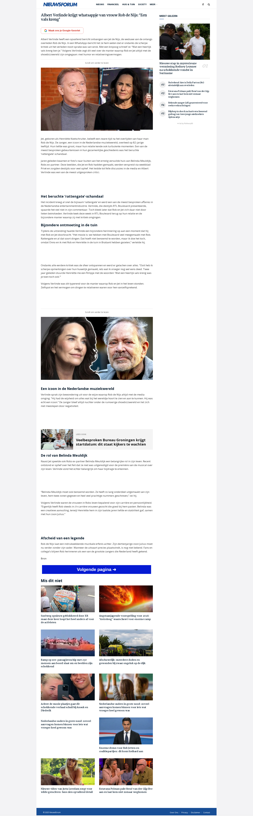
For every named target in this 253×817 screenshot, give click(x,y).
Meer (152, 4)
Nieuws (100, 4)
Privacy (184, 812)
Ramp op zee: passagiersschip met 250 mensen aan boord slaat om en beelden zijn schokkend (67, 663)
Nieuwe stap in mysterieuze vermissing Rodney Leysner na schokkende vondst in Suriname (178, 68)
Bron (43, 558)
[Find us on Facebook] (203, 4)
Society (142, 4)
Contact (206, 812)
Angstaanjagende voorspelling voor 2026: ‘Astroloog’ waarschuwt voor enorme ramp (125, 617)
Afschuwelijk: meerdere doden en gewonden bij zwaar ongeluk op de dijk (122, 661)
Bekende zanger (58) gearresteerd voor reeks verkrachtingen (188, 104)
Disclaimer (195, 812)
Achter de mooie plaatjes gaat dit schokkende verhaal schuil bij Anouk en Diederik (64, 707)
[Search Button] (209, 4)
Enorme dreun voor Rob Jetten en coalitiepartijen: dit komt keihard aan (121, 749)
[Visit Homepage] (60, 4)
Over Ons (174, 812)
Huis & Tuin (128, 4)
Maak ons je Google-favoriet (64, 30)
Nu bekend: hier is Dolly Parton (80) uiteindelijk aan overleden (186, 84)
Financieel (113, 4)
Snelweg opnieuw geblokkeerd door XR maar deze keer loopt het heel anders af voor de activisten (67, 619)
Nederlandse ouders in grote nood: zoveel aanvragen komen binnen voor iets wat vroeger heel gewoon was (124, 707)
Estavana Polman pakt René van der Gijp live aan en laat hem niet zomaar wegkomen (126, 790)
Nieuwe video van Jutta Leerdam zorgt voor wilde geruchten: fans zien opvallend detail (67, 790)
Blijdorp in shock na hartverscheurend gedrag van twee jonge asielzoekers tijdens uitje (187, 114)
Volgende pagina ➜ (96, 569)
